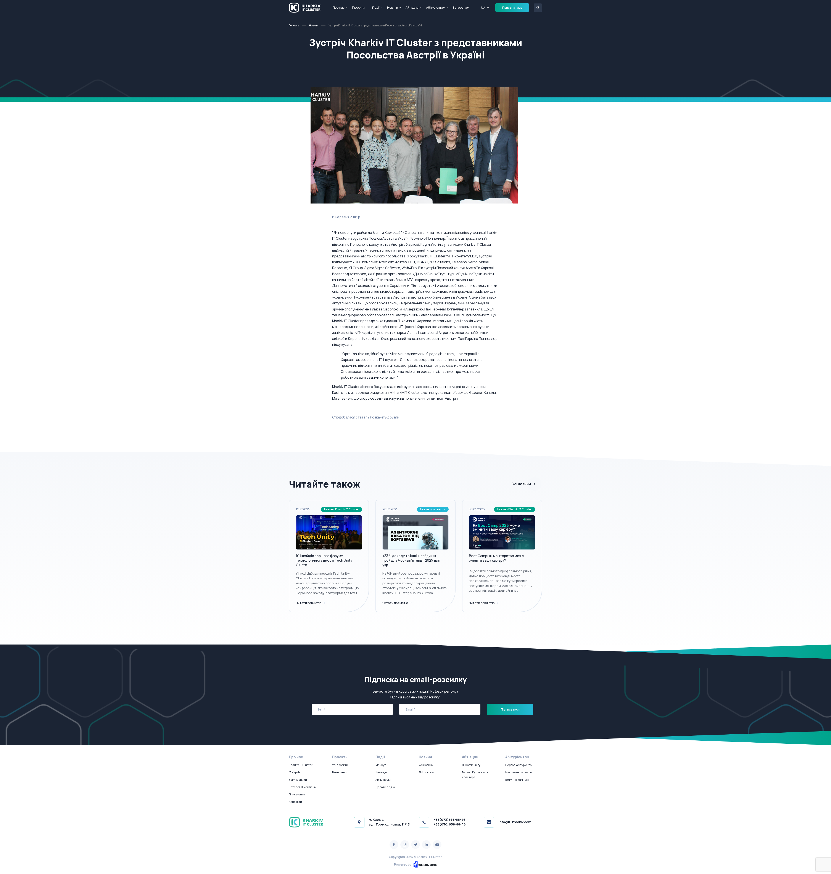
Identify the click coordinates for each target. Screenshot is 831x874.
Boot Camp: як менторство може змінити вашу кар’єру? (496, 558)
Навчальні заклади (518, 772)
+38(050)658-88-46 (450, 824)
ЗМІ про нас (427, 772)
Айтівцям (412, 7)
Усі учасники (298, 780)
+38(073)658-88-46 (449, 819)
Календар (382, 772)
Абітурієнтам (435, 7)
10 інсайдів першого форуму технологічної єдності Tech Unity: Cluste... (324, 560)
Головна (294, 25)
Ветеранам (461, 7)
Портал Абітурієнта (518, 765)
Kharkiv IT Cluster (300, 765)
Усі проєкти (340, 765)
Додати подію (385, 787)
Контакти (295, 802)
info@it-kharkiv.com (515, 822)
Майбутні (381, 765)
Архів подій (383, 780)
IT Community (471, 765)
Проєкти (358, 7)
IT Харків (294, 772)
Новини (392, 7)
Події (375, 7)
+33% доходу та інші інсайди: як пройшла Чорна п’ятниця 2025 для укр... (411, 560)
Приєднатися (298, 794)
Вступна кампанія (517, 780)
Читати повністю (309, 603)
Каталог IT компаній (303, 787)
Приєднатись (512, 7)
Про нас (339, 7)
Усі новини (521, 483)
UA (483, 7)
